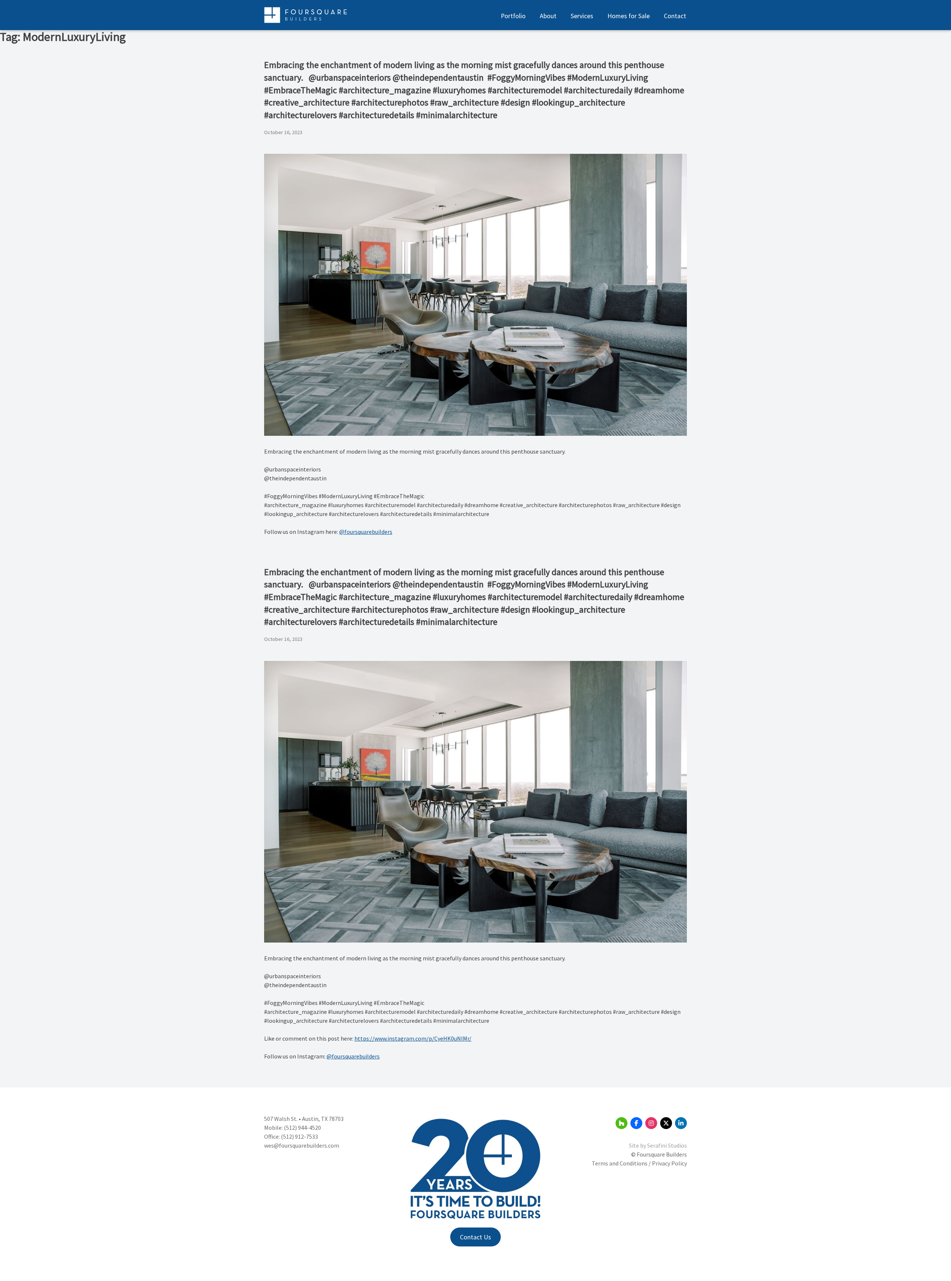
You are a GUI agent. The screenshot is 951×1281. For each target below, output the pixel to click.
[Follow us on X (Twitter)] (666, 1123)
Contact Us (475, 1237)
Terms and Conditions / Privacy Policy (639, 1163)
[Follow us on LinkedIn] (681, 1123)
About (548, 16)
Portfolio (513, 16)
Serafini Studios (667, 1145)
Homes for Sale (628, 16)
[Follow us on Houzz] (621, 1123)
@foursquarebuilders (365, 531)
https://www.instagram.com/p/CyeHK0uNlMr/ (412, 1038)
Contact (675, 16)
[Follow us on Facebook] (636, 1123)
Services (582, 16)
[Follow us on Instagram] (651, 1123)
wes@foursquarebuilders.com (301, 1145)
